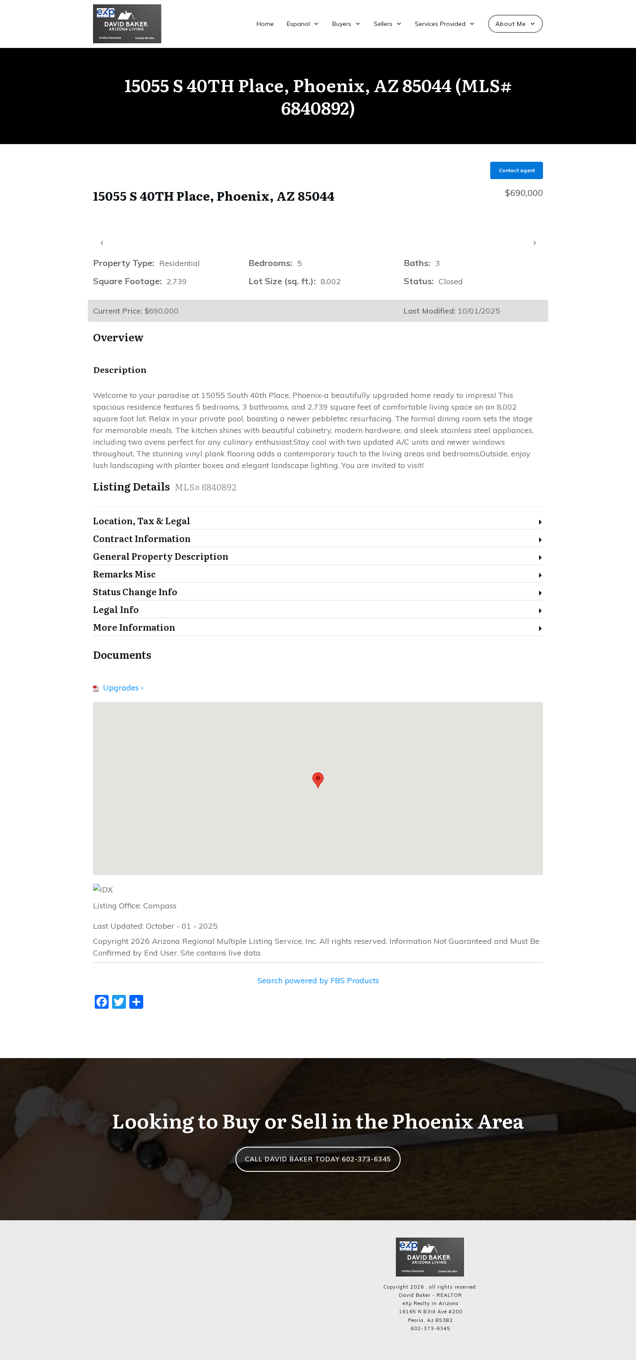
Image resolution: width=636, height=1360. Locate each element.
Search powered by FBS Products (318, 980)
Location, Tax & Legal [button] (141, 521)
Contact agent (517, 170)
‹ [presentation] (101, 242)
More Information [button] (134, 627)
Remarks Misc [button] (124, 574)
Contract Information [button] (142, 539)
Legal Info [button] (116, 610)
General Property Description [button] (160, 556)
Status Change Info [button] (135, 592)
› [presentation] (534, 242)
